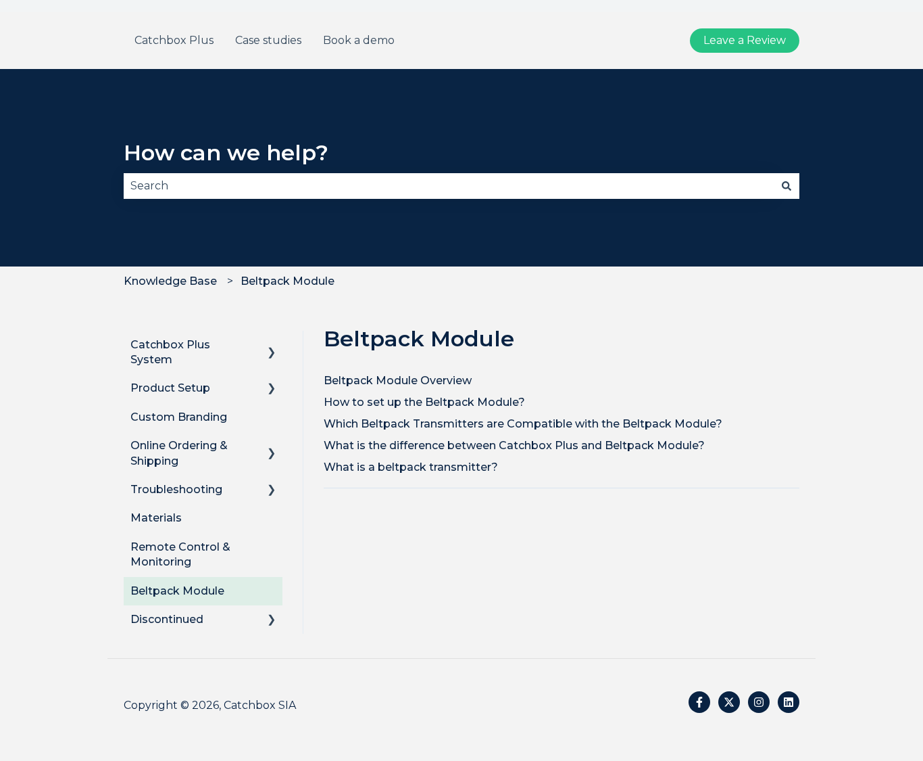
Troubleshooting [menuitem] (176, 489)
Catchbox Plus (174, 40)
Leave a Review (744, 40)
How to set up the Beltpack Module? (424, 402)
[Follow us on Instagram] (759, 702)
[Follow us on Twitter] (729, 702)
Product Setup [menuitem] (170, 388)
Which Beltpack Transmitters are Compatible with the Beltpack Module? (523, 423)
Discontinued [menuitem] (166, 619)
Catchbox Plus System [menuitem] (170, 352)
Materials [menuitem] (156, 517)
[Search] (786, 186)
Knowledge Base (170, 281)
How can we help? (226, 152)
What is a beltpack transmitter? (411, 467)
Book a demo (359, 40)
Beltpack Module (287, 281)
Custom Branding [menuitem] (178, 417)
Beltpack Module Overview (398, 380)
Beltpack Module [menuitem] (177, 590)
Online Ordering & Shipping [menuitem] (179, 453)
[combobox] (449, 186)
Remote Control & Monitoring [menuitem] (180, 554)
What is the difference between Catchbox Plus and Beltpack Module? (514, 445)
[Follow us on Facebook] (699, 702)
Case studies (268, 40)
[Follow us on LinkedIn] (788, 702)
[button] (271, 346)
